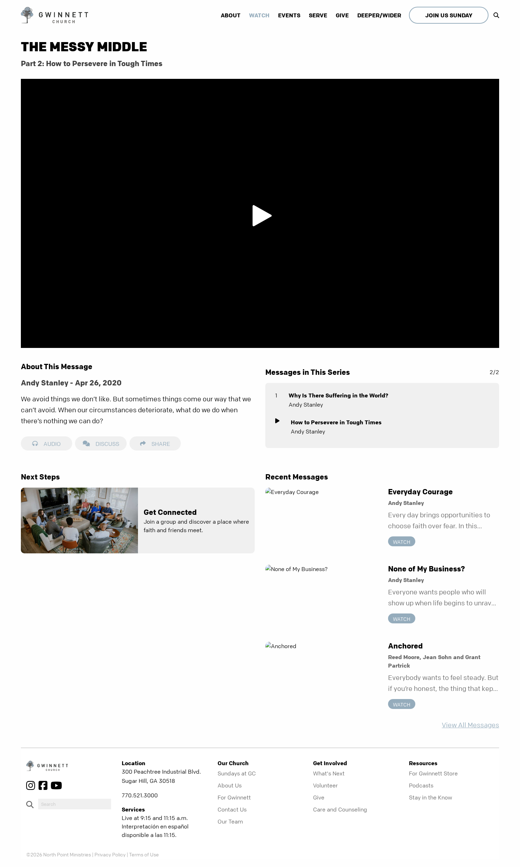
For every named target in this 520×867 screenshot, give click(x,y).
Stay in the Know (430, 797)
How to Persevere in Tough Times (336, 422)
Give (342, 15)
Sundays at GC (237, 773)
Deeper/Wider (379, 15)
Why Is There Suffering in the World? (338, 395)
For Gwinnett (234, 797)
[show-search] (494, 15)
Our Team (230, 821)
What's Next (329, 773)
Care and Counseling (340, 809)
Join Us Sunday (448, 15)
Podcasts (421, 785)
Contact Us (232, 809)
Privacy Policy (110, 854)
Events (289, 15)
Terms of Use (144, 854)
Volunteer (325, 785)
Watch (259, 15)
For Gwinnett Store (433, 773)
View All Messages (470, 725)
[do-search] (74, 804)
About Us (230, 785)
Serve (318, 15)
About (231, 15)
